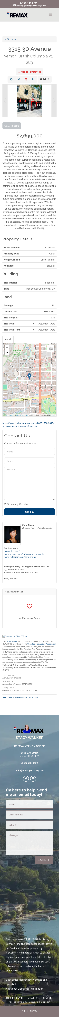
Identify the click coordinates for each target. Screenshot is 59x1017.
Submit (44, 859)
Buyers (20, 997)
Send (28, 511)
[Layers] (50, 348)
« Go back (10, 39)
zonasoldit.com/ (12, 551)
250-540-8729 (29, 3)
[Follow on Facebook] (26, 779)
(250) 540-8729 (29, 763)
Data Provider (8, 681)
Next (53, 101)
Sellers (32, 997)
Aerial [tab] (8, 339)
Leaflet (10, 415)
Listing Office (8, 688)
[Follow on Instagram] (33, 779)
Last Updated (8, 675)
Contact (45, 1001)
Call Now (29, 1011)
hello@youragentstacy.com (29, 770)
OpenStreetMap (22, 415)
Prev (5, 101)
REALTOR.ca (12, 641)
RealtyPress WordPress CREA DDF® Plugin (20, 697)
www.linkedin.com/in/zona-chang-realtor (24, 554)
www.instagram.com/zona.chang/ (20, 557)
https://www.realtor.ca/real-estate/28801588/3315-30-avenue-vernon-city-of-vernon (28, 424)
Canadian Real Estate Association (41, 644)
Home (9, 997)
